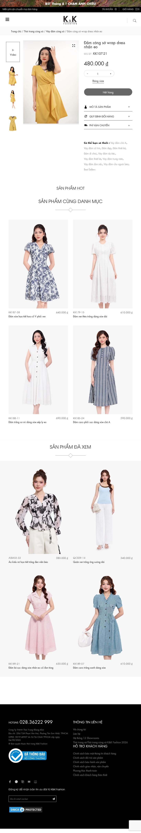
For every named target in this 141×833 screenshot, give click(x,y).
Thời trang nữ (80, 742)
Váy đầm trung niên (113, 158)
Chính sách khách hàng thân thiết (90, 774)
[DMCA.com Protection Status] (26, 809)
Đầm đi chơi (90, 153)
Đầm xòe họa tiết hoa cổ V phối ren (27, 316)
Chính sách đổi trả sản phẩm (88, 757)
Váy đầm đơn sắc (93, 163)
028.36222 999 (36, 721)
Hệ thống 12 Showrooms (86, 737)
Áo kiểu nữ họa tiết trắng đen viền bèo (28, 561)
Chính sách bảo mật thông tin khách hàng (94, 753)
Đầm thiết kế (119, 147)
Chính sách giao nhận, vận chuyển (91, 766)
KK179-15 (78, 312)
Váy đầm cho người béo (116, 163)
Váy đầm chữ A (118, 142)
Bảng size (98, 80)
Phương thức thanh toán (85, 770)
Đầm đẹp (106, 147)
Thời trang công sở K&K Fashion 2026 (107, 742)
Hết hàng (108, 92)
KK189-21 (14, 663)
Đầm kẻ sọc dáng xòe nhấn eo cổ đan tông (31, 667)
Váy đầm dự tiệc (106, 153)
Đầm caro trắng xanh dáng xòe (89, 667)
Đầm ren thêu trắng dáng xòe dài (90, 316)
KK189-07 (78, 663)
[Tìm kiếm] (135, 20)
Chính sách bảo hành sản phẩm (89, 761)
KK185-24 (78, 418)
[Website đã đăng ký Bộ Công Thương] (28, 755)
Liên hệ (76, 733)
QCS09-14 (79, 557)
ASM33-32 (15, 557)
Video (13, 54)
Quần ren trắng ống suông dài (89, 561)
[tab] (108, 107)
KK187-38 (14, 312)
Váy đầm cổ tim (92, 147)
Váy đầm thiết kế (92, 158)
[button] (108, 107)
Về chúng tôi (79, 729)
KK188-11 (14, 418)
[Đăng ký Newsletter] (53, 799)
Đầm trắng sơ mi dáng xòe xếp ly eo (27, 421)
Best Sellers (89, 169)
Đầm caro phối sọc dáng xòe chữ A (91, 421)
